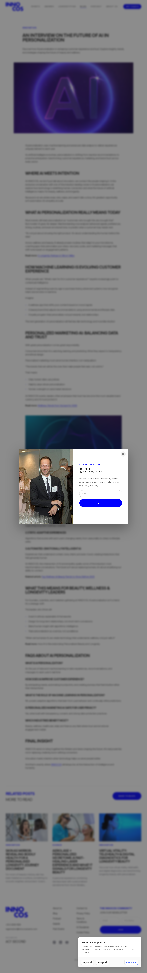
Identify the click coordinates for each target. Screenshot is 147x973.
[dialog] (109, 952)
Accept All (102, 962)
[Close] (123, 454)
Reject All (87, 962)
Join (100, 503)
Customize (131, 962)
